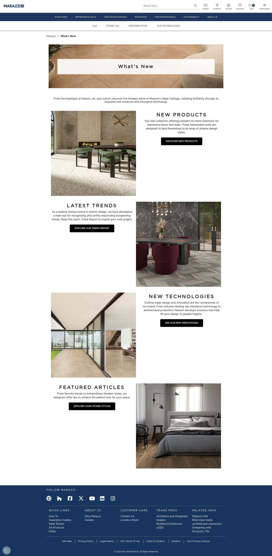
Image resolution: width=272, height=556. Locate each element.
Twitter (82, 498)
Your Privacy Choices (198, 541)
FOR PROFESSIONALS (165, 17)
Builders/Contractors (169, 524)
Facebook (71, 498)
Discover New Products (181, 141)
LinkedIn (103, 498)
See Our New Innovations (181, 323)
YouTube (92, 498)
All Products (56, 527)
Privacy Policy (85, 541)
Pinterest (49, 498)
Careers (89, 520)
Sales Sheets (56, 524)
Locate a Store (129, 520)
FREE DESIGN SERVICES (115, 17)
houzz (60, 498)
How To (53, 516)
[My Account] (228, 6)
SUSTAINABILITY (191, 17)
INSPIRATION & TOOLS (85, 17)
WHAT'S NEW (61, 17)
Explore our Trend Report (92, 228)
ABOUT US (212, 17)
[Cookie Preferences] (7, 550)
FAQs (52, 531)
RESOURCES (141, 17)
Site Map (67, 541)
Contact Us (127, 516)
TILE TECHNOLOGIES (168, 26)
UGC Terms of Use (130, 541)
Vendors (175, 541)
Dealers (161, 520)
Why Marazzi (93, 516)
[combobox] (166, 5)
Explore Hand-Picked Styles (92, 406)
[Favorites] (240, 6)
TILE (94, 26)
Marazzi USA (200, 516)
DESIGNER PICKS (138, 26)
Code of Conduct (155, 541)
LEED (160, 527)
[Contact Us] (205, 6)
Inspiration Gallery (60, 520)
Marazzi (51, 36)
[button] (195, 5)
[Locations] (217, 6)
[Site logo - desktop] (14, 6)
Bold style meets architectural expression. (207, 522)
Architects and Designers (172, 516)
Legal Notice (107, 541)
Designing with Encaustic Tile (201, 529)
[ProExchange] (264, 6)
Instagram (114, 498)
